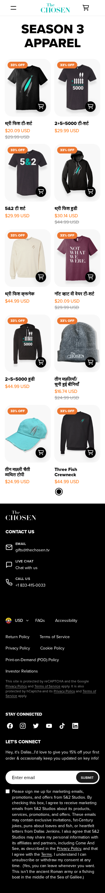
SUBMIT (87, 777)
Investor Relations (22, 671)
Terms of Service (55, 637)
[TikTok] (62, 726)
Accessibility (66, 620)
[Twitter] (36, 726)
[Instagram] (23, 726)
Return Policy (17, 637)
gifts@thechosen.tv (32, 550)
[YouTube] (49, 726)
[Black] (59, 491)
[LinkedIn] (75, 726)
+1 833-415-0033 (30, 585)
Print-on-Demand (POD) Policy (32, 660)
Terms (46, 854)
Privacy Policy (18, 648)
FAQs (40, 620)
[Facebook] (10, 726)
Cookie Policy (52, 648)
